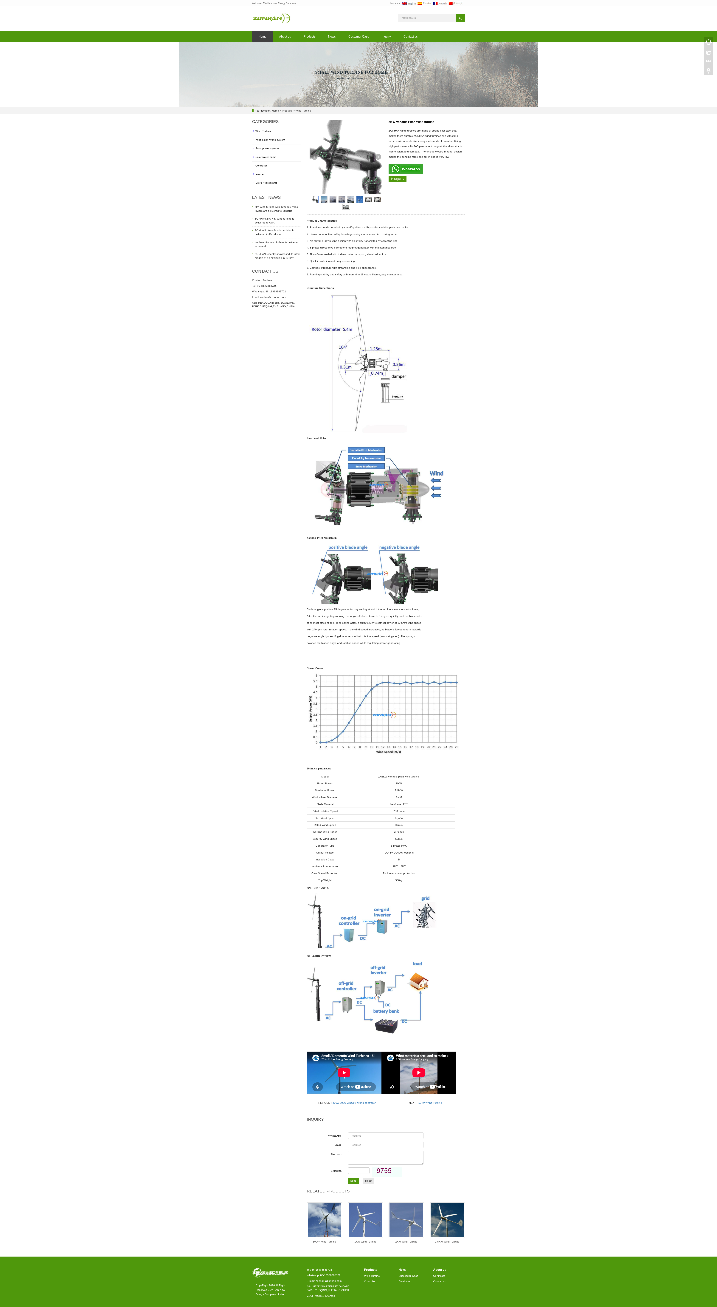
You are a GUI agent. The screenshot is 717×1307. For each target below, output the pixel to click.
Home (262, 36)
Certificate (439, 1275)
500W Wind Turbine (324, 1241)
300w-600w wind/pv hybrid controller (354, 1102)
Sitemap (330, 1295)
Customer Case (358, 36)
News (332, 36)
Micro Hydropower (266, 182)
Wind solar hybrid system (270, 139)
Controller (261, 165)
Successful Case (408, 1275)
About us (285, 36)
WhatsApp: (335, 1135)
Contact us (410, 36)
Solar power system (267, 148)
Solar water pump (265, 156)
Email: (338, 1144)
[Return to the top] (708, 71)
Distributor (405, 1281)
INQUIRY (398, 179)
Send (353, 1180)
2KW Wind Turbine (406, 1241)
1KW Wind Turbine (365, 1241)
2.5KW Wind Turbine (447, 1241)
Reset (368, 1180)
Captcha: (336, 1170)
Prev (314, 157)
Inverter (260, 174)
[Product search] (460, 18)
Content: (336, 1153)
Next (378, 157)
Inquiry (386, 36)
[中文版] (455, 3)
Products (309, 36)
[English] (409, 3)
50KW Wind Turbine (430, 1102)
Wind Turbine (303, 110)
